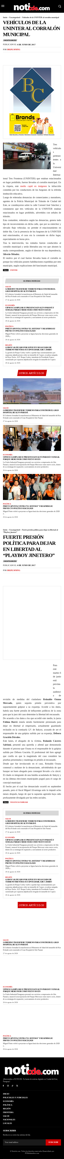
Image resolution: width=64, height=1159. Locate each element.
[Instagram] (8, 1085)
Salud (8, 287)
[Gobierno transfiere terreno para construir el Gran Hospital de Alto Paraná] (32, 391)
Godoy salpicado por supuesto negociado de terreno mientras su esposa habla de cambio (28, 348)
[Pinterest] (20, 56)
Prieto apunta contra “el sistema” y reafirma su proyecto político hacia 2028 (30, 330)
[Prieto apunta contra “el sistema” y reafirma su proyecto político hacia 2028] (32, 487)
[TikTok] (12, 1085)
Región (8, 345)
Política (9, 326)
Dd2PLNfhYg (13, 49)
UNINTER (13, 270)
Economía (10, 305)
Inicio (5, 17)
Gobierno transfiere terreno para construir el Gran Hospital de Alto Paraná (30, 290)
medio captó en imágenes (33, 186)
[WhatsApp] (26, 56)
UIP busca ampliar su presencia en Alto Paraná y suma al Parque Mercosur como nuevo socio (29, 309)
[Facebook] (6, 56)
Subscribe (53, 1142)
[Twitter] (13, 56)
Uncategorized (14, 17)
